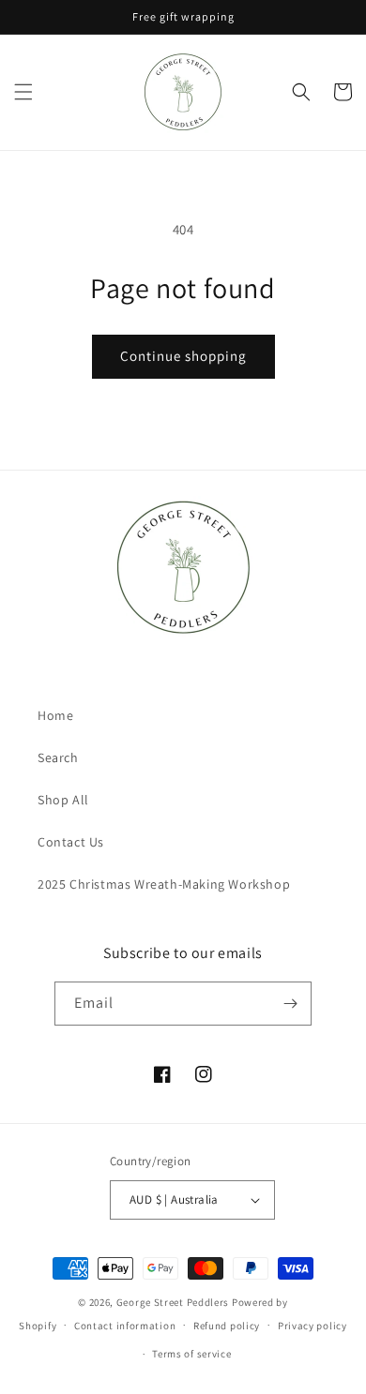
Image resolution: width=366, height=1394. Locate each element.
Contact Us (71, 841)
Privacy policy (312, 1325)
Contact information (124, 1325)
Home (55, 715)
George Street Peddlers (172, 1302)
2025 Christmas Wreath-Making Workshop (164, 884)
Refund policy (226, 1325)
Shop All (63, 799)
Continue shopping (183, 356)
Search (58, 757)
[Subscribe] (290, 1004)
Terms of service (191, 1353)
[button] (23, 91)
